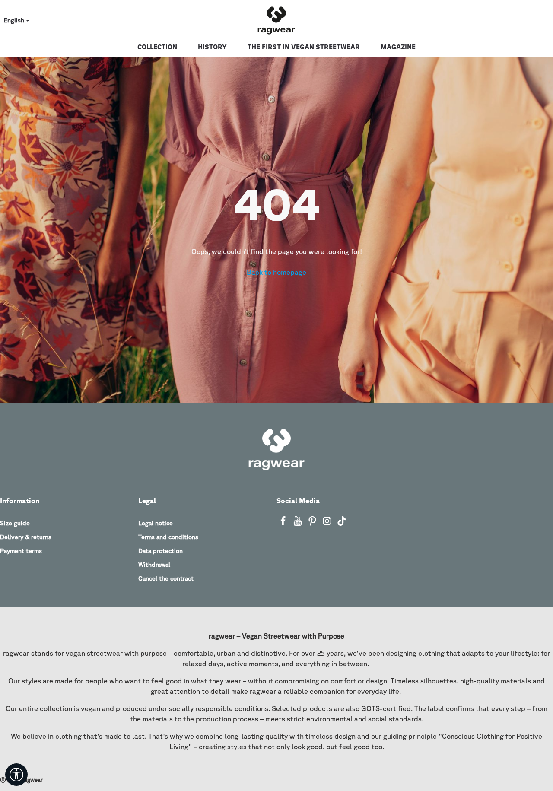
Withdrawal (154, 564)
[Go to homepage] (276, 21)
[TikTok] (341, 523)
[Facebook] (283, 523)
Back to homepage (276, 272)
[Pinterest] (313, 523)
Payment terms (21, 550)
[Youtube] (298, 523)
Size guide (15, 523)
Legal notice (155, 523)
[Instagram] (328, 523)
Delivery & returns (25, 537)
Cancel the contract (166, 578)
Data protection (160, 550)
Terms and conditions (168, 537)
